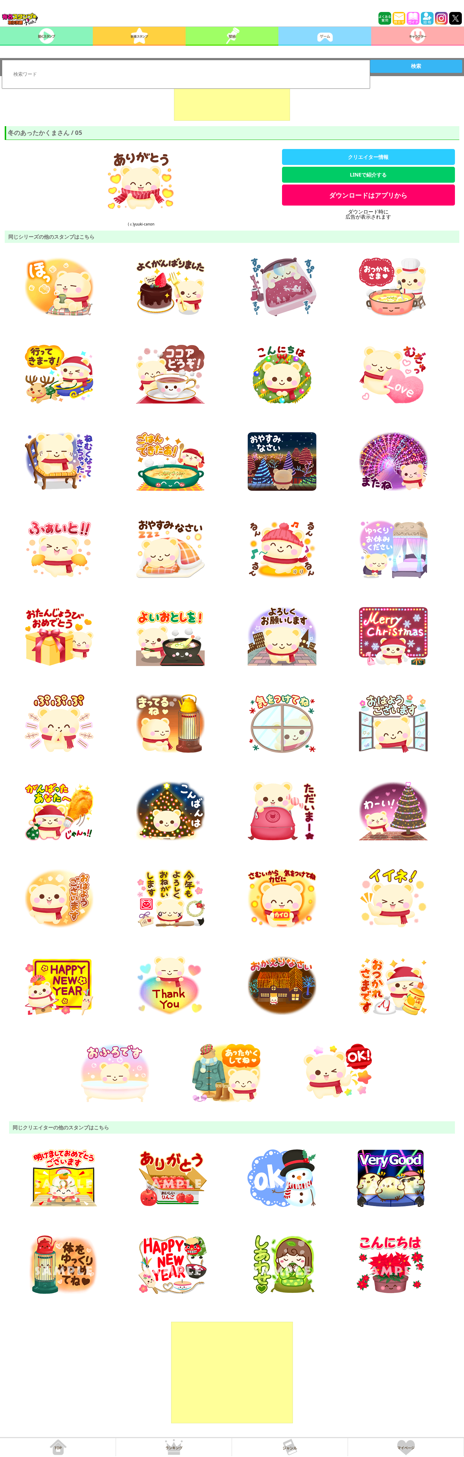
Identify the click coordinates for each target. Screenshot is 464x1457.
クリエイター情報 (368, 156)
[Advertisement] (232, 102)
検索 (416, 66)
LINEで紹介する (368, 174)
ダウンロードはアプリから (368, 195)
